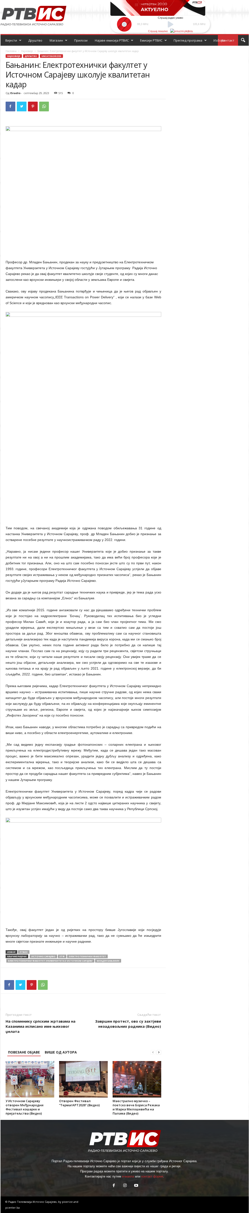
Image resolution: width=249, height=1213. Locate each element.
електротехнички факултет (87, 956)
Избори (219, 40)
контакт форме (152, 1176)
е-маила (128, 1176)
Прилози (81, 40)
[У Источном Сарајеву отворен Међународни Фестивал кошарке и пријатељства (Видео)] (30, 1079)
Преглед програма (188, 40)
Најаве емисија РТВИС (112, 40)
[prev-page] (153, 1052)
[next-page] (158, 1052)
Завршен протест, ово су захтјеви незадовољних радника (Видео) (128, 1024)
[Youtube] (136, 1186)
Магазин (56, 40)
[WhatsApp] (44, 106)
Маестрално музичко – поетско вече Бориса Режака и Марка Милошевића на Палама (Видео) (136, 1107)
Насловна (11, 51)
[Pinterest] (33, 106)
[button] (243, 40)
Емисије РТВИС (151, 40)
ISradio (15, 93)
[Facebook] (10, 106)
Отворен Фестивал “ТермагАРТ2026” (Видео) (79, 1103)
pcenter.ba (12, 1207)
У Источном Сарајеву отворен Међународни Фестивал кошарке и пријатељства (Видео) (25, 1107)
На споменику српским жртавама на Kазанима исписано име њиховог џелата (40, 1026)
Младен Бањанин (108, 960)
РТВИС (24, 952)
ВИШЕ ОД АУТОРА (61, 1052)
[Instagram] (125, 1186)
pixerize (67, 1202)
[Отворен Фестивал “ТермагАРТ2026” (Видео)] (83, 1079)
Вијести (11, 40)
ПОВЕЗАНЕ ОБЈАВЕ (24, 1052)
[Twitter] (22, 106)
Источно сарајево (43, 956)
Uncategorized (51, 56)
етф (62, 956)
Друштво (35, 40)
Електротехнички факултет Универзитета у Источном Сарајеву (50, 960)
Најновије (27, 51)
